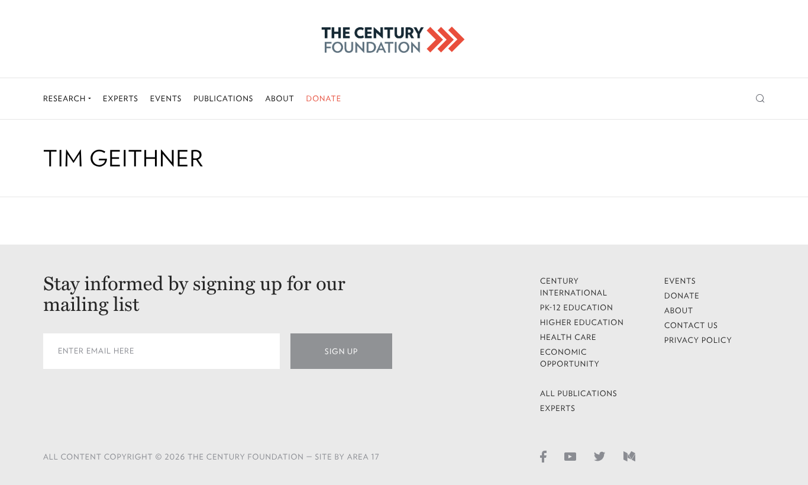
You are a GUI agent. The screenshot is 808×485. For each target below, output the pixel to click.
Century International (573, 287)
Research (65, 98)
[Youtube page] (570, 455)
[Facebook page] (543, 455)
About (279, 98)
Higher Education (582, 322)
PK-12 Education (576, 307)
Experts (120, 98)
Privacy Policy (698, 340)
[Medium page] (629, 455)
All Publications (579, 393)
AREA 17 (363, 456)
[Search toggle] (760, 98)
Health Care (568, 337)
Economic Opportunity (570, 358)
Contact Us (691, 325)
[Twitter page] (600, 455)
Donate (323, 98)
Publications (223, 98)
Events (166, 98)
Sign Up (341, 351)
